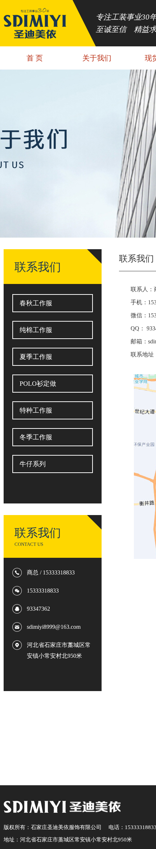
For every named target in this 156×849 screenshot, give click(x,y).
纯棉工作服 (36, 330)
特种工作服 (36, 410)
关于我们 (96, 58)
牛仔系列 (33, 464)
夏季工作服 (36, 356)
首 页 (34, 58)
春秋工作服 (36, 303)
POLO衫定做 (38, 383)
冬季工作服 (36, 437)
